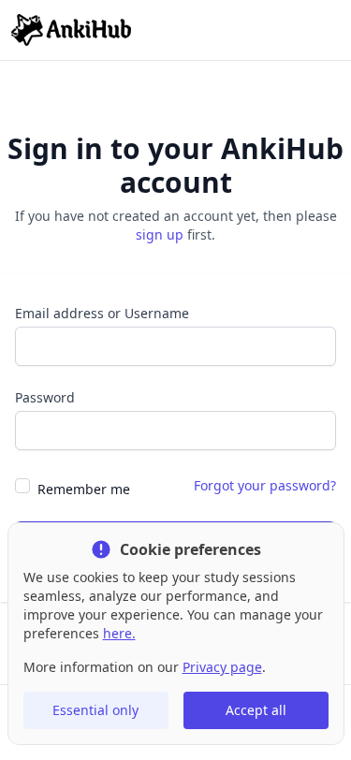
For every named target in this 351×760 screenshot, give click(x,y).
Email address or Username (102, 313)
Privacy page (222, 667)
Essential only (95, 710)
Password (45, 397)
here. (119, 633)
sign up (159, 234)
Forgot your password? (265, 485)
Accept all (256, 710)
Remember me (83, 489)
